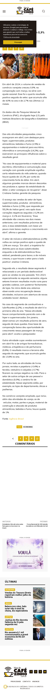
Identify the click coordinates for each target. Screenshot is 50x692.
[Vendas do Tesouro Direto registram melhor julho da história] (39, 593)
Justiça (9, 617)
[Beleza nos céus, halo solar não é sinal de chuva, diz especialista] (39, 607)
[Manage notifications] (5, 687)
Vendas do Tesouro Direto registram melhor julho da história (18, 594)
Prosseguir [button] (18, 42)
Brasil (8, 603)
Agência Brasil (16, 418)
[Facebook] (4, 47)
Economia (28, 427)
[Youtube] (45, 671)
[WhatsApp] (21, 47)
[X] (10, 47)
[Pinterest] (16, 47)
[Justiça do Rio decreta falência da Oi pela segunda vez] (39, 621)
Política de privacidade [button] (12, 37)
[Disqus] (25, 482)
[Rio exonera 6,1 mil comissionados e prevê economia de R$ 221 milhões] (39, 634)
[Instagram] (35, 671)
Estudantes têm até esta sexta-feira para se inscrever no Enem (12, 526)
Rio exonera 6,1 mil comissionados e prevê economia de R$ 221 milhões (16, 635)
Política (9, 629)
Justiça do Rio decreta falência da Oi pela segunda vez (16, 622)
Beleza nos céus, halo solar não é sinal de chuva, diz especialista (16, 608)
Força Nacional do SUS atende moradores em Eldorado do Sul (37, 525)
